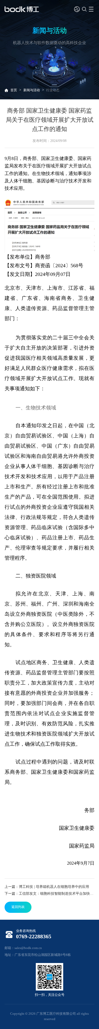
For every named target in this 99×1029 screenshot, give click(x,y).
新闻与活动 (31, 90)
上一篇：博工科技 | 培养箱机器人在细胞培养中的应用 (47, 887)
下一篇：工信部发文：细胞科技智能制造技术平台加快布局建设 (49, 893)
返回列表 (18, 907)
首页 (13, 90)
